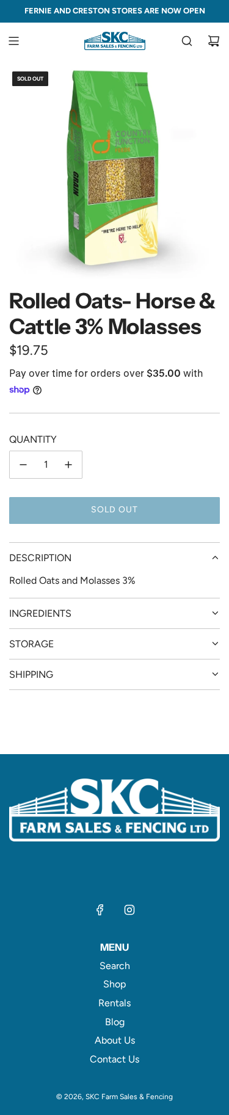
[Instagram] (129, 909)
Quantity (33, 439)
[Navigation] (13, 40)
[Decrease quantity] (23, 464)
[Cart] (213, 40)
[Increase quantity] (68, 464)
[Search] (186, 40)
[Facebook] (100, 909)
